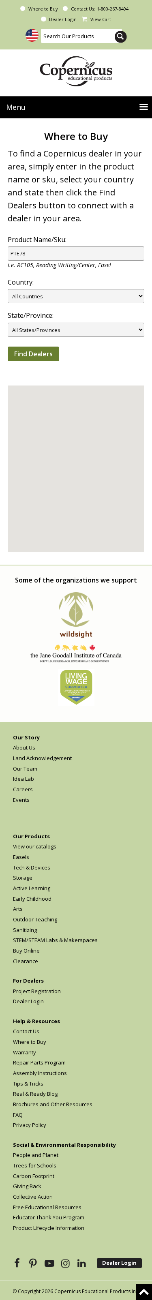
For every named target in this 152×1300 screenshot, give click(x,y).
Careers (23, 789)
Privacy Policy (29, 1125)
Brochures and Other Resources (52, 1104)
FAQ (18, 1114)
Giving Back (27, 1186)
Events (21, 799)
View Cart (100, 19)
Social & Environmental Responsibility (64, 1144)
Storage (22, 877)
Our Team (25, 768)
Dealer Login (63, 19)
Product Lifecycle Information (48, 1227)
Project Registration (37, 991)
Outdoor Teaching (35, 919)
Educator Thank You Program (48, 1217)
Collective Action (33, 1196)
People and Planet (35, 1155)
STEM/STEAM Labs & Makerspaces (55, 940)
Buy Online (26, 950)
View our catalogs (34, 846)
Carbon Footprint (33, 1176)
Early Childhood (32, 898)
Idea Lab (23, 778)
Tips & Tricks (28, 1083)
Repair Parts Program (39, 1062)
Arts (18, 908)
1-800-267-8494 (112, 9)
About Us (24, 747)
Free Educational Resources (47, 1207)
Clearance (25, 961)
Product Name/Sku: (37, 239)
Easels (21, 857)
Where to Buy (43, 9)
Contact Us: (83, 9)
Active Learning (31, 888)
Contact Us (26, 1031)
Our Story (26, 737)
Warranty (24, 1052)
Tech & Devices (31, 867)
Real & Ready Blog (35, 1093)
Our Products (31, 836)
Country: (21, 282)
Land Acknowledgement (42, 758)
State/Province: (31, 315)
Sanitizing (25, 930)
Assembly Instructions (40, 1073)
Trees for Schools (34, 1165)
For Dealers (28, 980)
